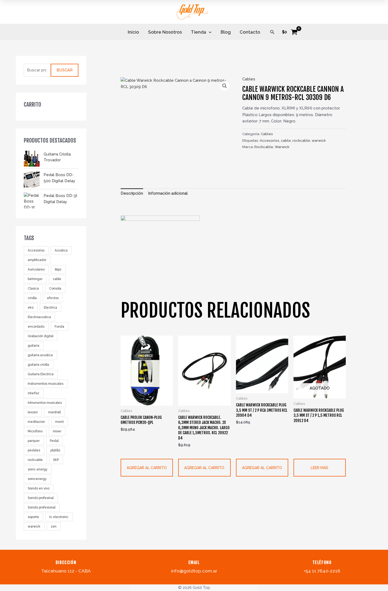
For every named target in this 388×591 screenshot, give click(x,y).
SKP (56, 460)
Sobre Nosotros (165, 32)
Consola (55, 289)
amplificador (37, 260)
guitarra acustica (40, 355)
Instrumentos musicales (45, 384)
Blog (226, 32)
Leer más (319, 468)
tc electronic (58, 517)
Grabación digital (40, 336)
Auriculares (36, 270)
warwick (34, 527)
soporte (33, 517)
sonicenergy (37, 479)
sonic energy (38, 469)
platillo (55, 450)
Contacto (250, 32)
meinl (59, 422)
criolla (32, 298)
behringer (35, 279)
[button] (272, 32)
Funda (59, 327)
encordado (36, 327)
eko (31, 308)
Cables (248, 79)
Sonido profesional (41, 508)
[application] (208, 32)
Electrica (50, 308)
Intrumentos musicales (45, 403)
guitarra (33, 346)
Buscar (64, 70)
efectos (53, 298)
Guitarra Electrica (41, 374)
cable (57, 279)
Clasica (33, 289)
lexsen (33, 412)
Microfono (35, 431)
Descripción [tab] (132, 193)
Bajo (58, 270)
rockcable (35, 460)
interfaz (33, 393)
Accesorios (36, 251)
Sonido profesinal (41, 498)
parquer (34, 441)
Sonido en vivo (38, 489)
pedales (34, 450)
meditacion (36, 422)
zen (53, 527)
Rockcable (263, 147)
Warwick (282, 147)
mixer (57, 431)
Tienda (198, 32)
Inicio (133, 32)
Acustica (61, 251)
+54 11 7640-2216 (322, 571)
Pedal (54, 441)
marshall (54, 412)
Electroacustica (39, 317)
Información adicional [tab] (168, 193)
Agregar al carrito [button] (147, 468)
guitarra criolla (38, 365)
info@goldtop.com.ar (194, 571)
